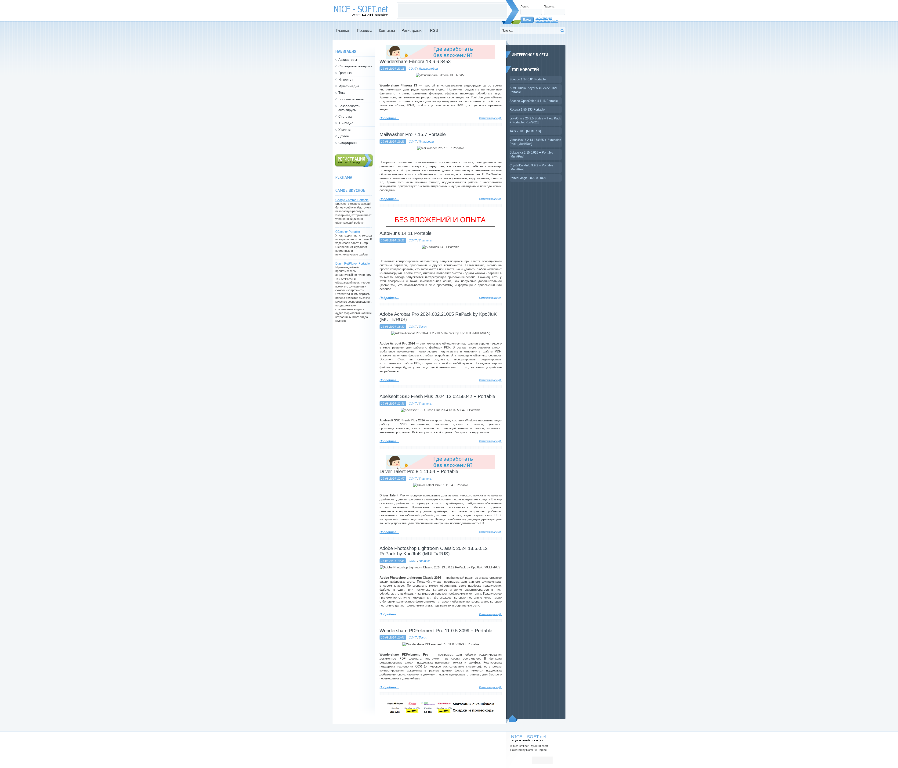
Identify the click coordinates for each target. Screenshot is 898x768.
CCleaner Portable (347, 231)
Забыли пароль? (547, 21)
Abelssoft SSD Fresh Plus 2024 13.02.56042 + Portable (437, 396)
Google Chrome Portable (352, 200)
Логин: (525, 6)
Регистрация (544, 18)
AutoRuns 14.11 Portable (405, 233)
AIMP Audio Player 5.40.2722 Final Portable (533, 90)
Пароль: (549, 6)
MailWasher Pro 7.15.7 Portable (413, 134)
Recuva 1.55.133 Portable (527, 109)
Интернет (426, 141)
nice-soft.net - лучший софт (362, 11)
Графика (425, 560)
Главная (343, 30)
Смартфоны (347, 143)
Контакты (387, 30)
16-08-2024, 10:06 (393, 637)
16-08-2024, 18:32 (393, 326)
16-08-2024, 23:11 (392, 68)
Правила (364, 30)
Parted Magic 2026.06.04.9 (528, 178)
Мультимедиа (428, 68)
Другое (343, 136)
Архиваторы (347, 59)
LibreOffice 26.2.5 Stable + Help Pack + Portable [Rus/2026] (535, 120)
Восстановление (351, 99)
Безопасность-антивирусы (349, 108)
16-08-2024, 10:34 (393, 560)
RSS (434, 30)
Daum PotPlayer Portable (352, 263)
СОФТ (412, 68)
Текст (423, 326)
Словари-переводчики (355, 66)
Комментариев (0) (490, 118)
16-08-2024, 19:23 (393, 141)
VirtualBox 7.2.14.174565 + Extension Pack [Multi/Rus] (535, 142)
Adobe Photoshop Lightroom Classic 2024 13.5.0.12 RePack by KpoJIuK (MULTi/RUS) (434, 551)
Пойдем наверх (513, 718)
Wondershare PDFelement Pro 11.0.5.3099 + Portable (436, 630)
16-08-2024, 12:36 (393, 403)
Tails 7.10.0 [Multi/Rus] (525, 131)
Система (345, 116)
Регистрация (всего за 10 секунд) (354, 160)
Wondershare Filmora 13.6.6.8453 (415, 61)
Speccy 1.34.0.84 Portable (528, 79)
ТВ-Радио (345, 123)
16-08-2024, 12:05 (393, 478)
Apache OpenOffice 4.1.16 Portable (534, 101)
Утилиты (425, 240)
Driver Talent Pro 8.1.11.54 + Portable (419, 471)
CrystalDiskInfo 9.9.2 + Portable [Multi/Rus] (531, 167)
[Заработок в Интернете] (440, 225)
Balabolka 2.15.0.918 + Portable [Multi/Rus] (531, 154)
